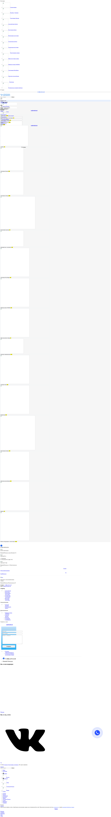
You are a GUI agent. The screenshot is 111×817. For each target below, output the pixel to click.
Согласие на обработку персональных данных (9, 654)
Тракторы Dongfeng (7, 605)
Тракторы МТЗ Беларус (8, 607)
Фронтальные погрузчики (8, 594)
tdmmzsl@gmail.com (7, 586)
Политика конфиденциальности (9, 652)
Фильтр (1, 111)
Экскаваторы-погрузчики (8, 597)
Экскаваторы (7, 595)
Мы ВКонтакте (3, 573)
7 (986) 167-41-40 (8, 585)
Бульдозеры (7, 592)
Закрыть (2, 766)
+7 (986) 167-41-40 (41, 92)
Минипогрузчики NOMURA (8, 613)
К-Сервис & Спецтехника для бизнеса (11, 764)
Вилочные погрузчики (7, 599)
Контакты (7, 617)
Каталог (4, 106)
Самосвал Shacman (7, 616)
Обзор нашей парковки (5, 570)
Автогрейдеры (8, 590)
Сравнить (5, 802)
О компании (7, 618)
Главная (2, 102)
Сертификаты (8, 619)
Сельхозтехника (7, 107)
